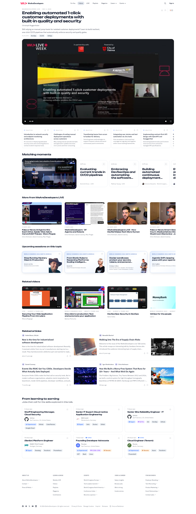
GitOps (50, 36)
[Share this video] (162, 10)
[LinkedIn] (36, 506)
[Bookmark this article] (70, 356)
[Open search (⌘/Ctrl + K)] (165, 3)
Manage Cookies (88, 506)
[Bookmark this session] (59, 254)
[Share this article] (67, 356)
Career (113, 3)
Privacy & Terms (77, 506)
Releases (105, 506)
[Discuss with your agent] (171, 10)
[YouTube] (32, 506)
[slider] (98, 118)
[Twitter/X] (29, 506)
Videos (81, 3)
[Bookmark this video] (165, 10)
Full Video (69, 186)
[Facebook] (23, 506)
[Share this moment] (45, 130)
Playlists (95, 3)
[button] (25, 121)
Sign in (171, 3)
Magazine (104, 3)
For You (73, 3)
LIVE (87, 3)
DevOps (33, 36)
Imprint (97, 506)
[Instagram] (26, 506)
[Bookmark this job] (67, 409)
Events (122, 3)
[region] (98, 82)
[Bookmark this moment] (48, 130)
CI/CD (42, 36)
